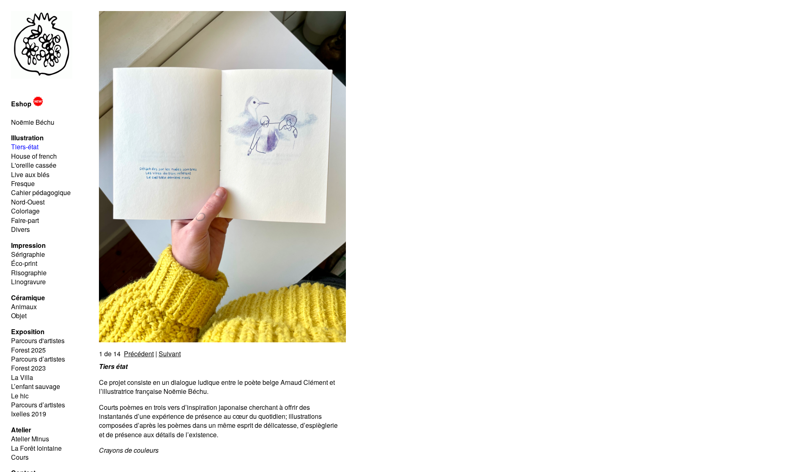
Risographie (29, 272)
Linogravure (28, 281)
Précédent (139, 353)
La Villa (22, 377)
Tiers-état (24, 146)
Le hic (20, 395)
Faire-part (25, 220)
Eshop (22, 103)
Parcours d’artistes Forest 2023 (38, 363)
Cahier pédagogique (41, 192)
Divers (20, 229)
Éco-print (24, 263)
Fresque (23, 183)
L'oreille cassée (33, 165)
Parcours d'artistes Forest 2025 (38, 345)
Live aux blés (30, 174)
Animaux (24, 306)
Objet (19, 315)
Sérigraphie (28, 254)
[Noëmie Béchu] (41, 76)
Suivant (170, 353)
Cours (20, 457)
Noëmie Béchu (32, 122)
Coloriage (25, 211)
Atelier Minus (30, 438)
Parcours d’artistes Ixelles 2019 (38, 409)
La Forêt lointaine (36, 448)
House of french (34, 156)
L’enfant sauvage (35, 386)
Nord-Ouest (28, 202)
